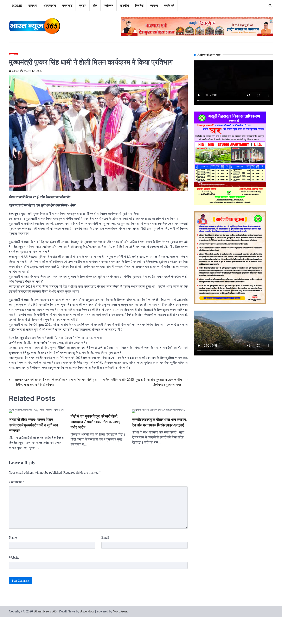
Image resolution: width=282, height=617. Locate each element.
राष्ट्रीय (32, 5)
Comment (16, 482)
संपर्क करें (169, 5)
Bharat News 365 (45, 611)
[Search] (270, 5)
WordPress (120, 611)
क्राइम (82, 5)
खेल (95, 5)
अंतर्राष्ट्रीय (49, 5)
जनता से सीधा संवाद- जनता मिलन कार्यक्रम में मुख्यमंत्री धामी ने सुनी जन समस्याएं (33, 425)
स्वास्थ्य (154, 5)
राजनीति (124, 5)
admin (15, 71)
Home (17, 5)
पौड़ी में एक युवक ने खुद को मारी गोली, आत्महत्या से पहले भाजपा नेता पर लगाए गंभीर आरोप (95, 421)
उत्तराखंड (67, 5)
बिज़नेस (139, 5)
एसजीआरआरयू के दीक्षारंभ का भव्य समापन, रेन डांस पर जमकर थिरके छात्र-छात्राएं (159, 422)
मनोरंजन (108, 5)
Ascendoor (87, 611)
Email (105, 537)
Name (13, 537)
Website (14, 557)
